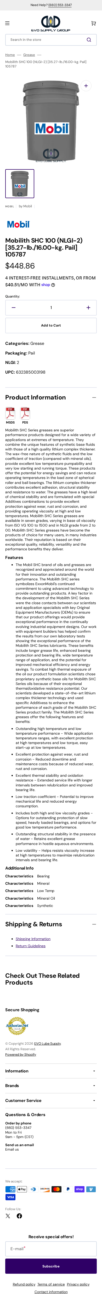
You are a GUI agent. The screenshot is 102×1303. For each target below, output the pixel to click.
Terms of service (51, 1284)
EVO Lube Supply (47, 1043)
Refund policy (24, 1284)
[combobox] (51, 40)
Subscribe (51, 1266)
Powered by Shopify (20, 1054)
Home (10, 55)
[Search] (90, 39)
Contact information (51, 1292)
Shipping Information (33, 938)
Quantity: (12, 296)
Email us (12, 1149)
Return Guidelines (31, 946)
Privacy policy (78, 1284)
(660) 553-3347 (60, 5)
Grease (29, 55)
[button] (7, 23)
